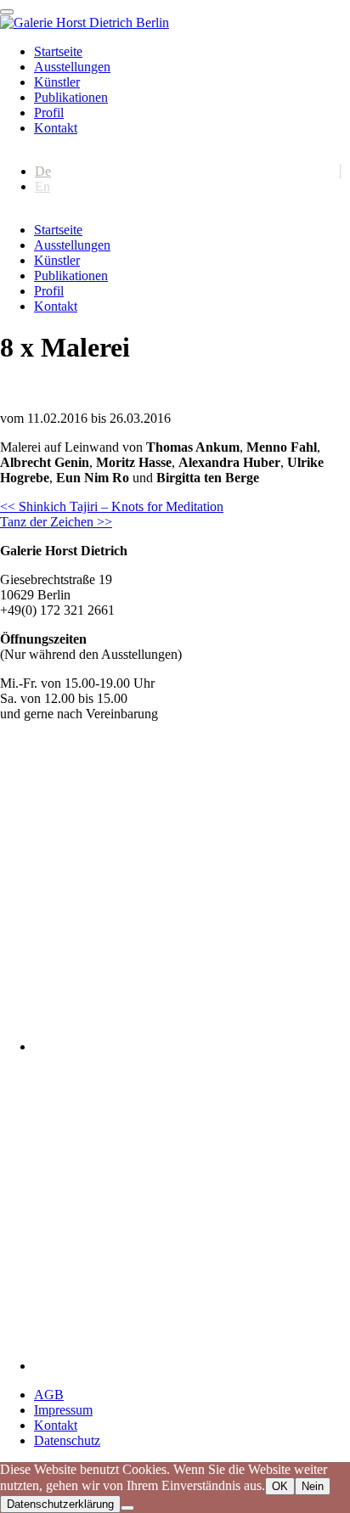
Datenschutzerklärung (60, 1504)
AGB (49, 1394)
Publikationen (71, 97)
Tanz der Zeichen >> (56, 522)
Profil (49, 112)
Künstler (57, 82)
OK (280, 1486)
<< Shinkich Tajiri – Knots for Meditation (111, 506)
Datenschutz (67, 1440)
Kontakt (55, 128)
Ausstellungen (72, 66)
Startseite (58, 51)
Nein (313, 1486)
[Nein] (127, 1507)
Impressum (63, 1410)
